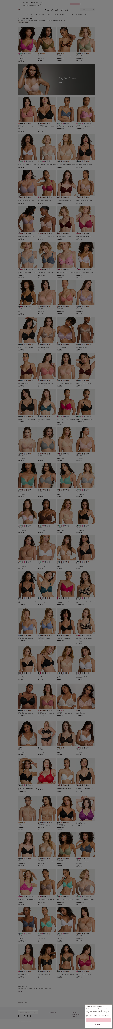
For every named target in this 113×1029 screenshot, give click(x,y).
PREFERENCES (98, 1024)
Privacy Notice (100, 1015)
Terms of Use (107, 1015)
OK (98, 1020)
